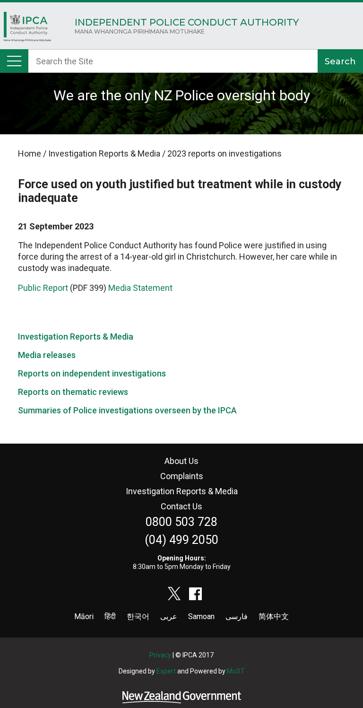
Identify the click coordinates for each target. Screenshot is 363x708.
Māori (84, 616)
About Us (181, 461)
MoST (236, 671)
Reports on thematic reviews (73, 392)
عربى (168, 616)
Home (27, 29)
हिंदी (110, 616)
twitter (174, 593)
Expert (166, 671)
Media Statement (141, 288)
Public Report (43, 288)
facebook (195, 593)
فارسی (236, 616)
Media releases (47, 355)
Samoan (201, 616)
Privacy (160, 655)
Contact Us (181, 506)
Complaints (181, 476)
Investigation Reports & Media (75, 336)
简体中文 (274, 616)
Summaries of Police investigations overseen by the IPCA (127, 410)
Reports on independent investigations (92, 373)
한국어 (138, 616)
